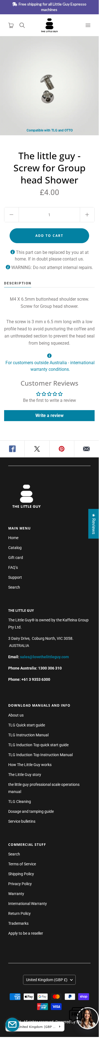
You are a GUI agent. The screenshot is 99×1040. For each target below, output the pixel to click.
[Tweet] (37, 448)
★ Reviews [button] (93, 523)
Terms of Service (22, 864)
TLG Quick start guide (26, 725)
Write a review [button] (49, 415)
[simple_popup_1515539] (12, 1024)
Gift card (15, 557)
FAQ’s (13, 567)
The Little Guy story (24, 774)
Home (13, 538)
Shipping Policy (21, 874)
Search (14, 587)
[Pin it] (62, 448)
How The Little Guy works (30, 764)
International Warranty (27, 903)
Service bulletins (21, 821)
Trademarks (18, 923)
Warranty (16, 893)
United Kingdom (46, 980)
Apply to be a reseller (25, 933)
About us (16, 715)
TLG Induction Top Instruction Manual (40, 755)
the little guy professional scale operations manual (44, 788)
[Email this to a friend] (86, 448)
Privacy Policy (20, 884)
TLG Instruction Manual (28, 735)
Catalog (15, 547)
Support (15, 577)
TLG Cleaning (19, 801)
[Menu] (88, 25)
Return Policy (19, 913)
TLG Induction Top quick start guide (38, 745)
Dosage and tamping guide (31, 811)
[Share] (12, 448)
